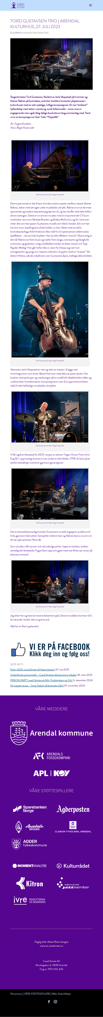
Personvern (16, 994)
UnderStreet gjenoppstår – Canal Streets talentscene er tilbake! (43, 675)
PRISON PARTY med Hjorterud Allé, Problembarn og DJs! (41, 680)
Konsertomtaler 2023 (29, 32)
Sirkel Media (64, 994)
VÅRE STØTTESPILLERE (37, 994)
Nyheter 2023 (43, 32)
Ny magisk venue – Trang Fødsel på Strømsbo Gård (36, 686)
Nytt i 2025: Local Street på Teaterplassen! (32, 669)
